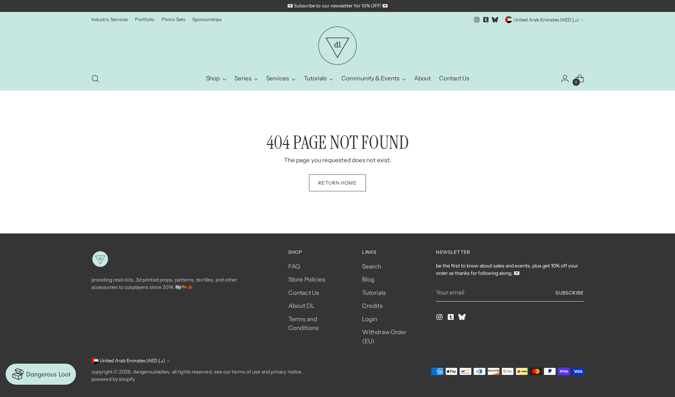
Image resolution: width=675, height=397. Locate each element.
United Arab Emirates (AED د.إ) (546, 19)
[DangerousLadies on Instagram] (477, 19)
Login (369, 319)
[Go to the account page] (565, 79)
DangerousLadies (151, 372)
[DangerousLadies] (337, 46)
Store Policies (306, 279)
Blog (368, 279)
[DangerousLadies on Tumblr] (486, 19)
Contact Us (303, 292)
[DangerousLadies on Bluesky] (495, 19)
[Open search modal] (95, 79)
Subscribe (569, 293)
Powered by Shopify (113, 379)
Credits (372, 305)
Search (371, 266)
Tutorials (374, 292)
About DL (301, 305)
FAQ (294, 266)
